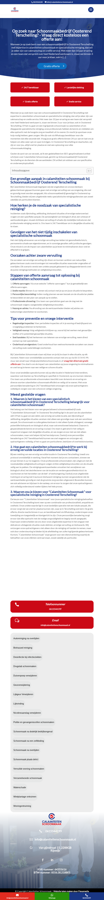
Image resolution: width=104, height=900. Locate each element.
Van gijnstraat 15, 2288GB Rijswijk (55, 849)
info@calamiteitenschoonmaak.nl (55, 839)
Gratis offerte (52, 66)
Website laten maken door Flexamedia (71, 891)
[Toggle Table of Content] (88, 171)
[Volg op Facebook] (43, 860)
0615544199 (38, 2)
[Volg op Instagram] (61, 860)
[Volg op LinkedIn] (52, 860)
